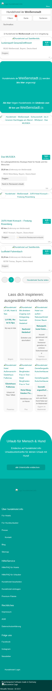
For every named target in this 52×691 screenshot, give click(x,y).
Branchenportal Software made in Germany (18, 683)
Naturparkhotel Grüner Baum (42, 328)
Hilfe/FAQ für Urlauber (11, 574)
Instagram (6, 649)
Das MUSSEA (8, 157)
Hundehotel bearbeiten (12, 582)
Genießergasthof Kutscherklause (41, 389)
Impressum (7, 612)
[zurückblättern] (7, 134)
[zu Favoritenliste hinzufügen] (3, 40)
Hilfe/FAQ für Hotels (10, 567)
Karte (25, 18)
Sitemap (5, 552)
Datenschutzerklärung (11, 626)
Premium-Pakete (9, 596)
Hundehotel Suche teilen (37, 280)
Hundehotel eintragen (11, 589)
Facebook (6, 642)
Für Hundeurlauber (10, 523)
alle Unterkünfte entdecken (27, 467)
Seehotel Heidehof (26, 330)
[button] (5, 279)
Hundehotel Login (12, 669)
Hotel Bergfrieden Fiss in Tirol (26, 392)
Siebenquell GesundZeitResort (16, 43)
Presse (5, 530)
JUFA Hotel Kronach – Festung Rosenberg (16, 222)
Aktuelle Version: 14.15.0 (10, 689)
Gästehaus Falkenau (10, 385)
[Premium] (46, 295)
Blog (4, 544)
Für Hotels (6, 515)
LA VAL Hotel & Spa (10, 321)
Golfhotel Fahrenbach (11, 251)
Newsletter (6, 656)
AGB (4, 619)
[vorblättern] (45, 134)
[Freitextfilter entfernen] (39, 4)
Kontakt (8, 537)
